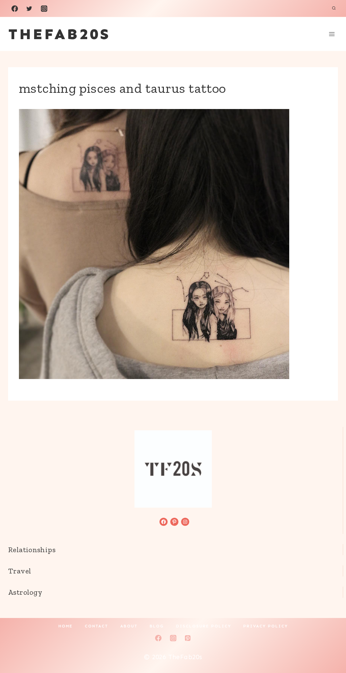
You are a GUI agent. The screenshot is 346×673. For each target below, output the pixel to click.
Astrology (25, 592)
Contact (96, 626)
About (129, 626)
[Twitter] (29, 8)
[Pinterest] (187, 637)
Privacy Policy (265, 626)
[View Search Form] (334, 8)
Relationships (31, 549)
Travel (19, 570)
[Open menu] (331, 34)
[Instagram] (44, 8)
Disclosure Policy (203, 626)
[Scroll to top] (329, 646)
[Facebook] (14, 8)
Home (65, 626)
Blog (157, 626)
